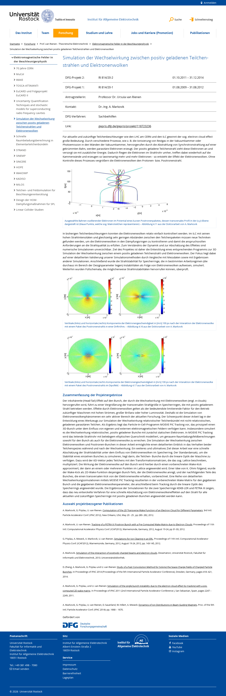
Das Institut (24, 33)
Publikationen (200, 33)
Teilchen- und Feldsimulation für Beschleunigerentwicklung (35, 192)
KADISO (21, 178)
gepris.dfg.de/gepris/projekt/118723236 (125, 126)
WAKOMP (22, 173)
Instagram (178, 651)
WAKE (19, 79)
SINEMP (21, 155)
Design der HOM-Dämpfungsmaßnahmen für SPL (35, 202)
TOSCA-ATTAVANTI (27, 85)
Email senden (21, 669)
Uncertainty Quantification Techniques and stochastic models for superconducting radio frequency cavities (33, 107)
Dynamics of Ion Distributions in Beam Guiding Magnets (168, 604)
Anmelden (209, 2)
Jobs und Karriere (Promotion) (152, 33)
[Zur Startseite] (42, 16)
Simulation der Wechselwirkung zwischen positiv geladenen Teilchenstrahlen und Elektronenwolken (35, 124)
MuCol (20, 74)
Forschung (66, 33)
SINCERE (21, 161)
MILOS (20, 184)
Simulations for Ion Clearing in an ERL (133, 538)
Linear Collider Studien (30, 209)
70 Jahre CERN (24, 68)
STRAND (21, 150)
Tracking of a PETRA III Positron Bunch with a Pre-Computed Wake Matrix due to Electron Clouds (141, 524)
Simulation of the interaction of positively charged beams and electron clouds (116, 552)
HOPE (19, 167)
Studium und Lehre (99, 33)
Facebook (177, 643)
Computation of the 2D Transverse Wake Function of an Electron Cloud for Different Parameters (153, 510)
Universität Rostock (21, 643)
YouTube (177, 647)
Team (45, 33)
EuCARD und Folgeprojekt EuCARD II (31, 93)
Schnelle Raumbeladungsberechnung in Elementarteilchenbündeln (34, 140)
